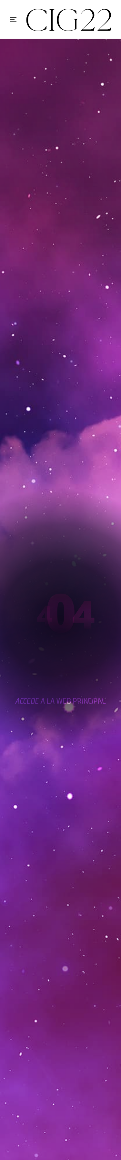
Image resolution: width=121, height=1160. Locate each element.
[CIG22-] (69, 19)
